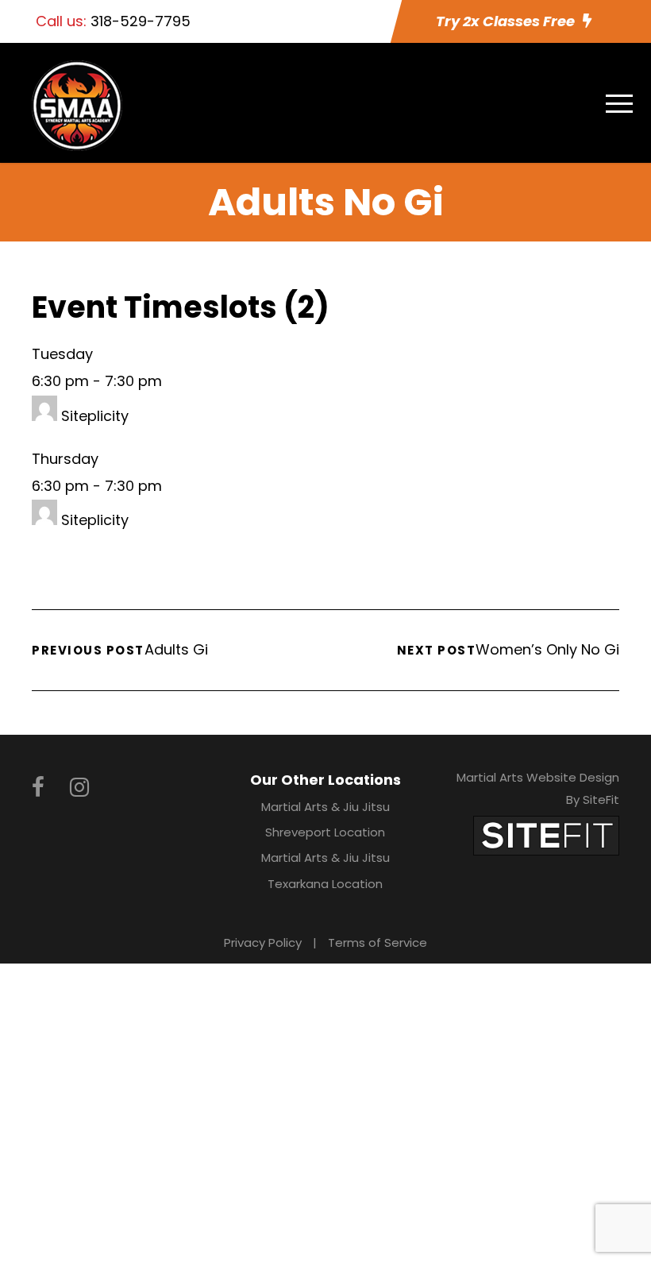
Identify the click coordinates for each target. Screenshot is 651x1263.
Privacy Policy (263, 942)
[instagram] (79, 788)
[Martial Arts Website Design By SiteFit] (546, 834)
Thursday (65, 459)
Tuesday (62, 354)
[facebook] (38, 788)
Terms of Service (377, 942)
